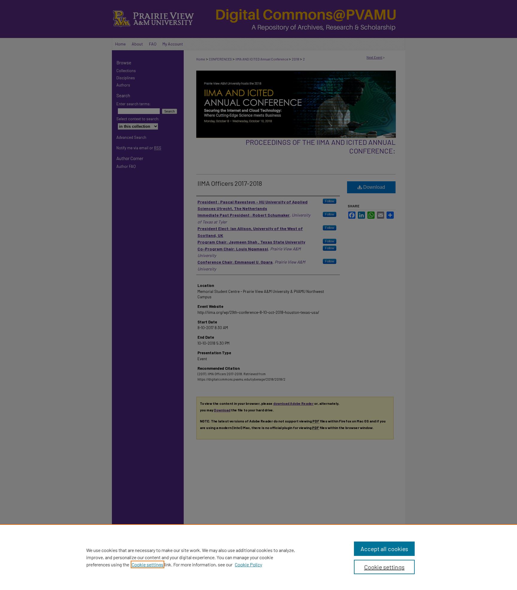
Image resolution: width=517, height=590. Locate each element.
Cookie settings (147, 564)
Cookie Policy (248, 564)
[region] (258, 557)
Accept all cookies (384, 548)
